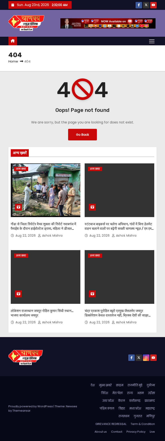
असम (140, 393)
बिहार (122, 408)
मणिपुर (150, 416)
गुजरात (138, 416)
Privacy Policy (136, 432)
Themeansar (21, 411)
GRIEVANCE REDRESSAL (110, 424)
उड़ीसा (151, 393)
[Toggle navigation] (152, 41)
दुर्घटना (151, 385)
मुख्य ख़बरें (105, 385)
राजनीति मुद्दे (135, 385)
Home (13, 61)
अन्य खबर (21, 168)
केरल (121, 401)
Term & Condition (143, 424)
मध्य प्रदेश (135, 408)
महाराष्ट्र (150, 408)
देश (93, 385)
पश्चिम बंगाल (107, 408)
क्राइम (119, 385)
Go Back (82, 134)
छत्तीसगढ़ (134, 401)
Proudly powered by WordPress (30, 406)
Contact (116, 432)
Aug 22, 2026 (26, 235)
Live (152, 432)
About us (101, 432)
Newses (71, 406)
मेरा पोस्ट (117, 393)
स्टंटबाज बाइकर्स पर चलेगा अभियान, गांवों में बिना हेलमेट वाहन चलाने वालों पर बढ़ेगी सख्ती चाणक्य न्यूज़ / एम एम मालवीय (118, 228)
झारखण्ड (150, 401)
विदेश (104, 393)
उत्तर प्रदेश (108, 401)
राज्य (130, 393)
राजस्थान (124, 416)
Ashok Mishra (52, 235)
